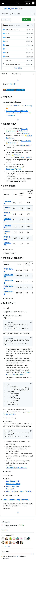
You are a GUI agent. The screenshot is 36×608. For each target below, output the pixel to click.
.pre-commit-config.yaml (12, 64)
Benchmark (18, 155)
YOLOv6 (14, 9)
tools (6, 53)
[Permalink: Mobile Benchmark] (1, 257)
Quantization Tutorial (13, 169)
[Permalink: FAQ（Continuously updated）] (1, 499)
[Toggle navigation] (2, 2)
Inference (8, 471)
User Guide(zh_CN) (12, 481)
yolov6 (7, 56)
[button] (31, 322)
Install (7, 308)
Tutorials (8, 479)
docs (6, 49)
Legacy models (10, 253)
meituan (7, 9)
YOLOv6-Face (26, 140)
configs (7, 37)
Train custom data (12, 486)
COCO (28, 372)
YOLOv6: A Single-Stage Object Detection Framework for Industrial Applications (18, 113)
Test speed (10, 489)
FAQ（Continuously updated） (16, 500)
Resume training (10, 418)
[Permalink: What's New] (1, 123)
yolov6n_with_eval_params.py (16, 467)
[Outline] (33, 73)
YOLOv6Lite (25, 133)
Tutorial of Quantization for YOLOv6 (18, 491)
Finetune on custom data (13, 315)
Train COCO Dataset (13, 484)
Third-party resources (12, 495)
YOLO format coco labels (15, 374)
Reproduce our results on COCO (16, 312)
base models (25, 145)
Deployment (9, 475)
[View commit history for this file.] (31, 25)
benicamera (9, 25)
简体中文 (12, 84)
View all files (18, 68)
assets (7, 33)
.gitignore (8, 60)
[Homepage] (18, 2)
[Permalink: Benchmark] (1, 185)
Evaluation (8, 422)
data (6, 41)
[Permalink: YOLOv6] (1, 97)
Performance (23, 131)
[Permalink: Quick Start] (1, 303)
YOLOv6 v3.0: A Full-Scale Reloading (19, 106)
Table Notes (9, 249)
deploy (7, 45)
